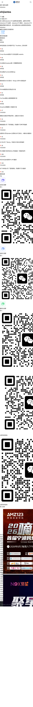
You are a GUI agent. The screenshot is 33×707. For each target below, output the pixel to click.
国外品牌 (5, 5)
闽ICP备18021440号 (20, 604)
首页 (1, 5)
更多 (1, 40)
